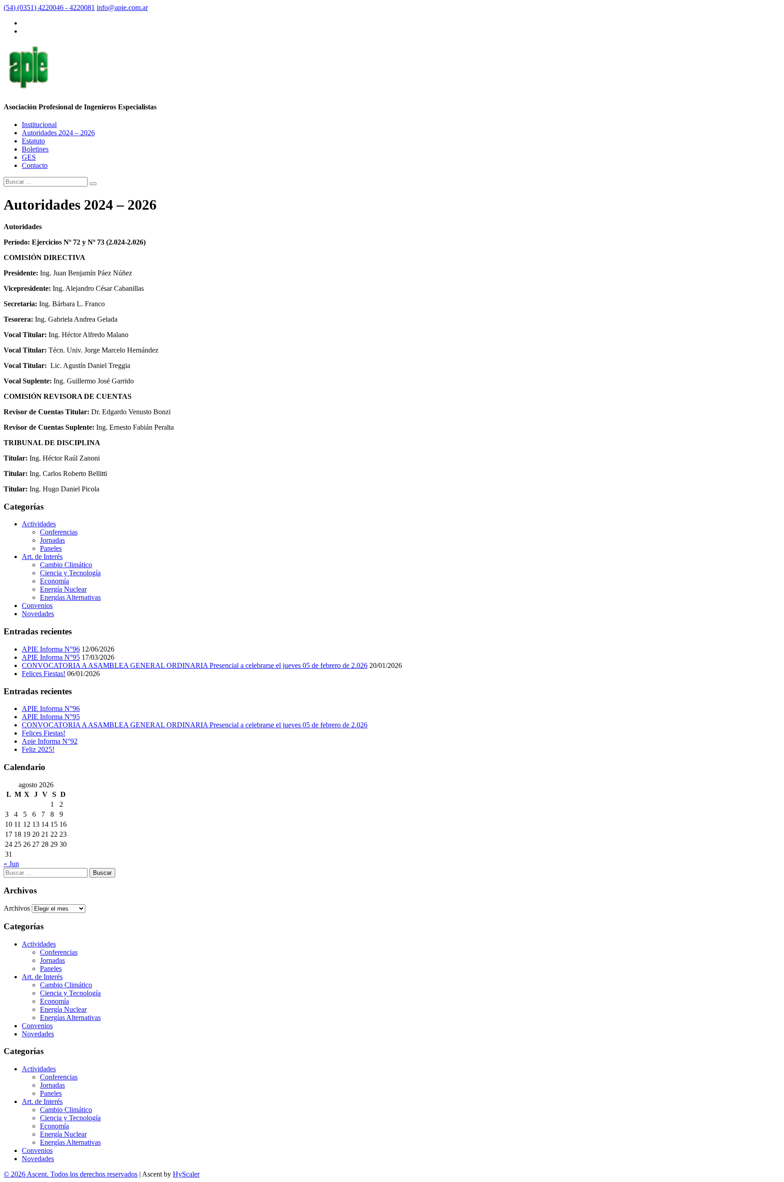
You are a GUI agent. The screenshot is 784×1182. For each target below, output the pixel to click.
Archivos (17, 908)
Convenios (37, 605)
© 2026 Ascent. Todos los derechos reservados (70, 1174)
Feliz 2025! (38, 749)
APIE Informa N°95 (51, 657)
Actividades (39, 524)
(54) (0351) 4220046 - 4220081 (49, 7)
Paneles (51, 548)
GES (29, 157)
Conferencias (59, 532)
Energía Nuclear (63, 589)
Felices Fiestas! (43, 673)
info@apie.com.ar (122, 7)
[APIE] (28, 84)
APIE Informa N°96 (51, 649)
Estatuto (33, 141)
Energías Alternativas (70, 597)
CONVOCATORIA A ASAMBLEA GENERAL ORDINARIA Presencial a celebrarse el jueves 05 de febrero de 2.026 (195, 665)
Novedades (38, 614)
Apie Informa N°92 (50, 741)
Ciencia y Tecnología (70, 573)
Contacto (35, 165)
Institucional (39, 124)
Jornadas (52, 540)
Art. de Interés (42, 556)
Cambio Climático (66, 565)
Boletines (35, 149)
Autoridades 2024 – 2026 (58, 133)
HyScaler (186, 1174)
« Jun (11, 864)
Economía (54, 581)
